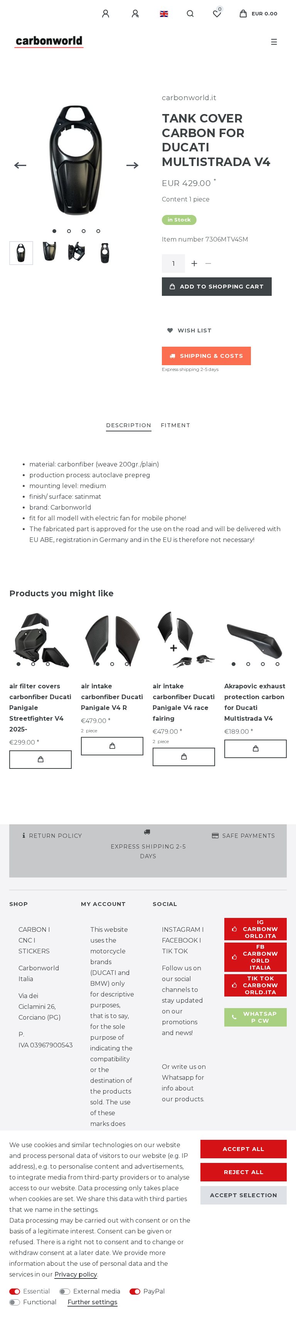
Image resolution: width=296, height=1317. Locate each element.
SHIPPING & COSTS (211, 355)
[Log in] (106, 13)
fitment (175, 425)
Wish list (195, 330)
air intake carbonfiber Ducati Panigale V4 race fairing (184, 702)
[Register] (136, 13)
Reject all (244, 1172)
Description (128, 425)
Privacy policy (75, 1274)
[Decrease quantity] (208, 263)
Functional (40, 1302)
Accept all (243, 1149)
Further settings (92, 1302)
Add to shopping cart (222, 286)
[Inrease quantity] (194, 263)
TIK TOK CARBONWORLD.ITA (260, 985)
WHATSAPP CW (260, 1017)
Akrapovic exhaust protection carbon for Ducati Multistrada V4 (254, 702)
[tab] (128, 425)
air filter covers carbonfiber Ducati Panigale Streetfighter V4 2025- (40, 708)
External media (96, 1291)
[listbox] (40, 640)
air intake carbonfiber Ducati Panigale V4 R (112, 697)
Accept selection (243, 1195)
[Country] (164, 14)
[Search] (190, 14)
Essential (36, 1291)
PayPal (154, 1291)
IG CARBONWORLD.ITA (260, 929)
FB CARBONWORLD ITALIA (260, 957)
